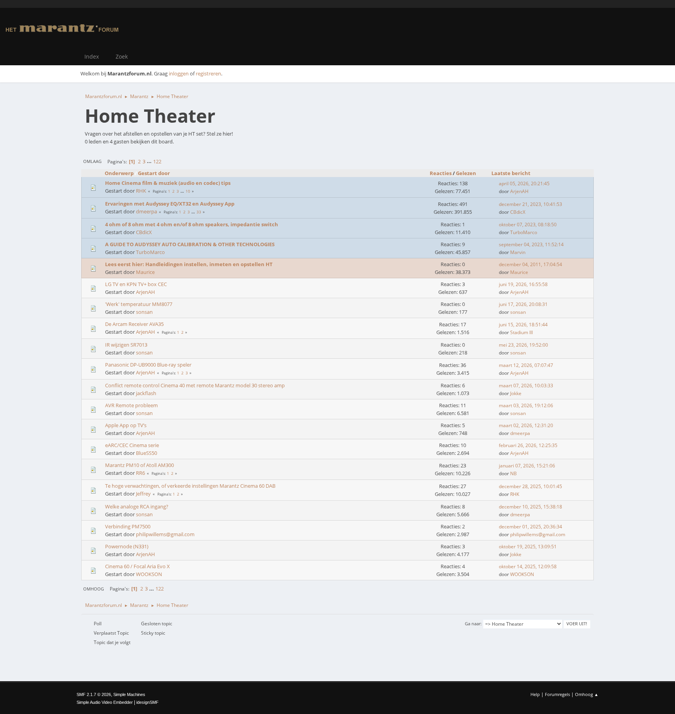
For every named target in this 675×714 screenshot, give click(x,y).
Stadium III (521, 332)
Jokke (515, 393)
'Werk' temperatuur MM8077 (138, 304)
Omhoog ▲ (586, 694)
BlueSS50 (146, 452)
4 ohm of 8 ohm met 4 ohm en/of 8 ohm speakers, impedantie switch (191, 224)
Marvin (517, 252)
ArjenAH (519, 191)
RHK (141, 190)
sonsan (144, 311)
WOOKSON (149, 574)
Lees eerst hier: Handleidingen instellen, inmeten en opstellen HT (189, 264)
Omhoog (93, 589)
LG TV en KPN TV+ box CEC (136, 284)
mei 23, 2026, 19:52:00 (523, 345)
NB (513, 473)
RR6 (140, 472)
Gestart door (154, 173)
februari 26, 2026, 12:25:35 (528, 445)
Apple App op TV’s (125, 425)
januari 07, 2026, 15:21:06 (527, 465)
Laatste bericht (510, 173)
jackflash (146, 393)
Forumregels (557, 694)
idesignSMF (147, 702)
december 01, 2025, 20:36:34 (530, 526)
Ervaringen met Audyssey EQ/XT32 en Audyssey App (169, 203)
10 (188, 191)
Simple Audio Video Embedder (105, 702)
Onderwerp (119, 173)
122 (157, 161)
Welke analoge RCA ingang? (136, 506)
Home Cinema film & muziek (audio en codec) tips (167, 182)
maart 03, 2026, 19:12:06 (526, 405)
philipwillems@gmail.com (165, 534)
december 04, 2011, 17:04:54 (530, 264)
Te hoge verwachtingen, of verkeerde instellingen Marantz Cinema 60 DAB (190, 485)
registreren (208, 73)
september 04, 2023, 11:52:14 (531, 244)
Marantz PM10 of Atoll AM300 (139, 465)
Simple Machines (129, 694)
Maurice (145, 272)
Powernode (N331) (126, 546)
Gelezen (466, 173)
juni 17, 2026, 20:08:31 (523, 304)
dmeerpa (146, 211)
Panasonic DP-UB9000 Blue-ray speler (148, 364)
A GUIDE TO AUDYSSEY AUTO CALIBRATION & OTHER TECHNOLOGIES (190, 244)
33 (198, 212)
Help (535, 694)
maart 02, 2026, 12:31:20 (526, 425)
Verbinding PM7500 (127, 526)
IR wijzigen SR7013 (126, 344)
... (150, 161)
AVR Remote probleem (131, 405)
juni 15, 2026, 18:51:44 (523, 324)
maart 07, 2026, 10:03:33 (526, 385)
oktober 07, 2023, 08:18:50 (528, 224)
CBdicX (517, 212)
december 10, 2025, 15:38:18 (530, 506)
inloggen (179, 73)
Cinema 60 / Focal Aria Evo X (137, 566)
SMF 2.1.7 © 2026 (94, 694)
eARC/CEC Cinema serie (132, 445)
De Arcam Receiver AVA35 (134, 323)
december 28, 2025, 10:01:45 (530, 486)
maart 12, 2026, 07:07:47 (526, 365)
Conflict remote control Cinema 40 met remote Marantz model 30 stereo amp (195, 385)
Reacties (441, 173)
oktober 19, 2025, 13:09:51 (528, 546)
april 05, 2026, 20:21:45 (524, 183)
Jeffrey (143, 493)
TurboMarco (523, 232)
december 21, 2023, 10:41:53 (530, 204)
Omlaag (92, 161)
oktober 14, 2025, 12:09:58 (528, 566)
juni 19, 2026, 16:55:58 (523, 284)
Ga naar (472, 623)
